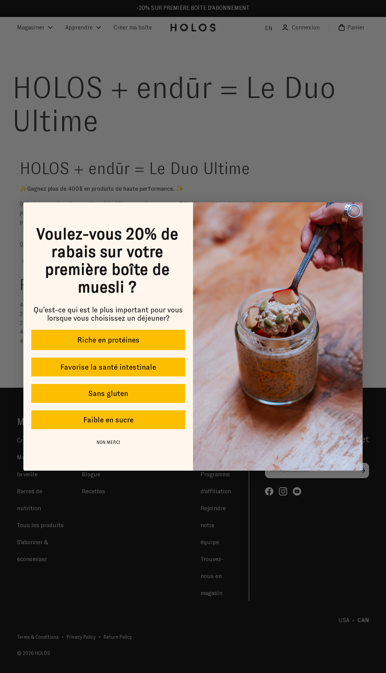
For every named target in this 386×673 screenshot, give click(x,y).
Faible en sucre (108, 420)
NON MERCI (108, 442)
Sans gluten (108, 393)
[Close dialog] (354, 211)
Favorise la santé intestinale (108, 367)
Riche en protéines (108, 340)
